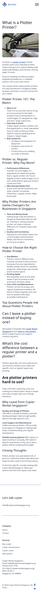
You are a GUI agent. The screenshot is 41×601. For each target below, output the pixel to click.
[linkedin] (35, 588)
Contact (5, 533)
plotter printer (19, 62)
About (5, 530)
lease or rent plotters (27, 331)
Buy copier (6, 544)
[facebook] (35, 585)
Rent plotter (7, 553)
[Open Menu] (37, 4)
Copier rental (8, 550)
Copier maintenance (11, 547)
